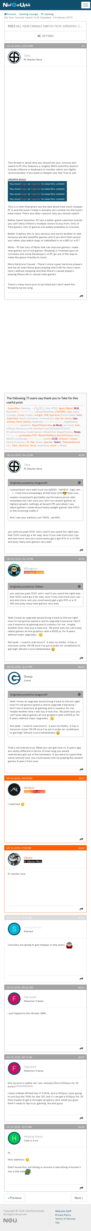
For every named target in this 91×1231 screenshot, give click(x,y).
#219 (81, 558)
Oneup (28, 676)
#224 (81, 987)
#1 (83, 45)
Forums (11, 13)
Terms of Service (65, 1218)
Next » (79, 1198)
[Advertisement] (45, 115)
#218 (81, 455)
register (36, 183)
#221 (81, 778)
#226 (81, 1126)
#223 (81, 917)
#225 (81, 1057)
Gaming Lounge (28, 13)
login (24, 183)
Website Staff (63, 1210)
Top (57, 1222)
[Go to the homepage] (16, 5)
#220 (81, 666)
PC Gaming (47, 13)
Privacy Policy (63, 1214)
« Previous (15, 1198)
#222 (81, 847)
